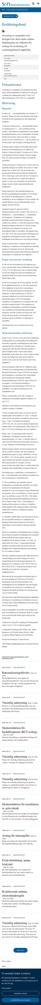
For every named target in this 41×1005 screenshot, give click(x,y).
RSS (3, 966)
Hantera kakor (20, 993)
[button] (33, 3)
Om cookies (6, 961)
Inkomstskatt (19, 667)
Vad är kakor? (6, 988)
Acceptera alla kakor (20, 1000)
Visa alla (20, 950)
